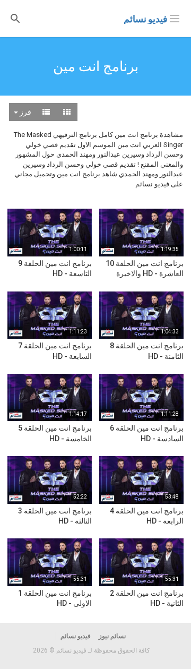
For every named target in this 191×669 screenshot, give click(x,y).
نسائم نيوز (112, 636)
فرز (24, 112)
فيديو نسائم (146, 18)
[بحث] (15, 17)
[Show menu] (174, 17)
